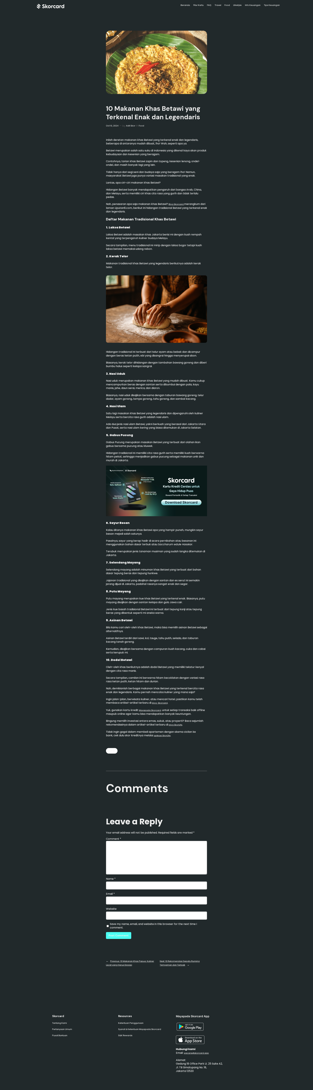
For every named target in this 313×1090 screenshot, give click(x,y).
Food (141, 125)
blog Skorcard (160, 702)
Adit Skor (130, 125)
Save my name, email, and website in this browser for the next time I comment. (153, 925)
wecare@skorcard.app (196, 1053)
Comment (113, 839)
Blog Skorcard (176, 204)
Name (111, 879)
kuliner (111, 750)
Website (111, 909)
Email (110, 894)
